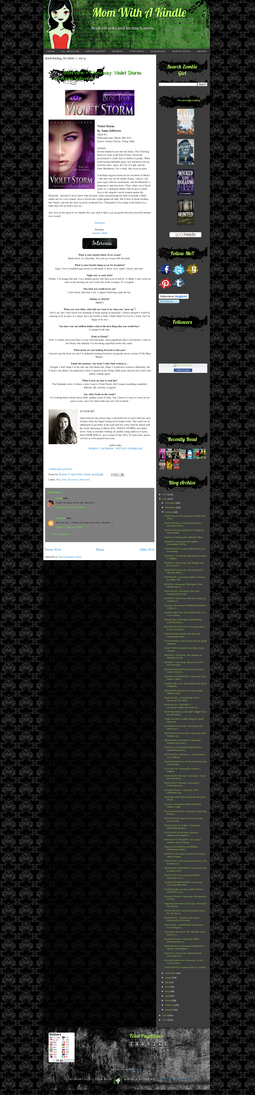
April (167, 996)
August (168, 978)
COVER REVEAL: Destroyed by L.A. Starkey (185, 967)
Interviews (137, 51)
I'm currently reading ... (190, 100)
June (167, 987)
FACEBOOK (107, 448)
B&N (104, 233)
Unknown (61, 518)
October (169, 512)
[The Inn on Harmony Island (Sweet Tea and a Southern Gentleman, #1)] (185, 134)
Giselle (59, 498)
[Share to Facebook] (122, 474)
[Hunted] (185, 224)
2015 (165, 494)
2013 (165, 1015)
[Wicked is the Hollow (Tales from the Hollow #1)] (185, 194)
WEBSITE (93, 448)
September (170, 973)
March (168, 1000)
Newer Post (53, 549)
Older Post (147, 549)
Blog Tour (61, 479)
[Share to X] (119, 474)
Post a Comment (60, 534)
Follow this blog (183, 370)
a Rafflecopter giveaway (60, 469)
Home (51, 51)
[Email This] (112, 474)
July (167, 982)
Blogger (137, 1069)
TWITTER (120, 448)
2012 (165, 1020)
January (169, 1010)
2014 (165, 499)
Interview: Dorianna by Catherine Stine (183, 537)
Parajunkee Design (170, 1079)
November (170, 507)
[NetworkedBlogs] (183, 365)
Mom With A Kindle (139, 12)
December (170, 503)
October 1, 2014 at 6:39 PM (69, 527)
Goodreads (100, 222)
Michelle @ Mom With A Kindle (75, 474)
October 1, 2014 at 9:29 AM (69, 507)
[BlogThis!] (116, 474)
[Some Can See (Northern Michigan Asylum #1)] (185, 164)
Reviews (117, 51)
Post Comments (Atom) (70, 556)
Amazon (96, 233)
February (170, 1005)
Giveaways (158, 51)
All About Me (70, 51)
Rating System (95, 51)
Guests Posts (181, 51)
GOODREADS (135, 448)
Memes (202, 51)
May (167, 991)
